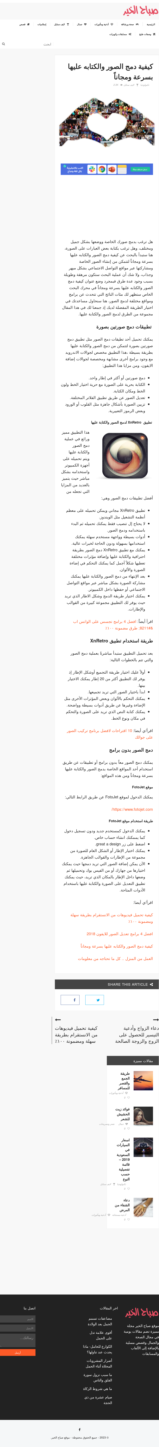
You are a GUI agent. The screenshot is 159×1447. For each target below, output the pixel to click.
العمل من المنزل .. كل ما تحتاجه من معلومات (115, 958)
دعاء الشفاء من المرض (122, 1205)
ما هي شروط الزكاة (97, 1388)
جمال (121, 1124)
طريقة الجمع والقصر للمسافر (124, 1081)
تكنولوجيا (144, 85)
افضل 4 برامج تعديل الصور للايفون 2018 (120, 933)
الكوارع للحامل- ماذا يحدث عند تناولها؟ (97, 1349)
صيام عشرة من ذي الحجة (98, 1399)
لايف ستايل (129, 85)
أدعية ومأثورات (116, 1093)
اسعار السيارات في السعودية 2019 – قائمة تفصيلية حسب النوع (123, 1159)
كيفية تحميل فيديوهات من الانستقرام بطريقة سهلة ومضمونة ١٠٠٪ (76, 1034)
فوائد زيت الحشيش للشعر (122, 1113)
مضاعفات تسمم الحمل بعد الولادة (100, 1321)
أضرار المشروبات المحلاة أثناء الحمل (99, 1363)
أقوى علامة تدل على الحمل (101, 1335)
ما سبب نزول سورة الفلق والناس (98, 1377)
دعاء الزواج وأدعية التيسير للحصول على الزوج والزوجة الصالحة (137, 1034)
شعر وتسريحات (106, 1124)
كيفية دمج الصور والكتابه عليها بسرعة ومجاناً (117, 946)
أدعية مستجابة (119, 1215)
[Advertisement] (120, 208)
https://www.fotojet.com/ (132, 809)
